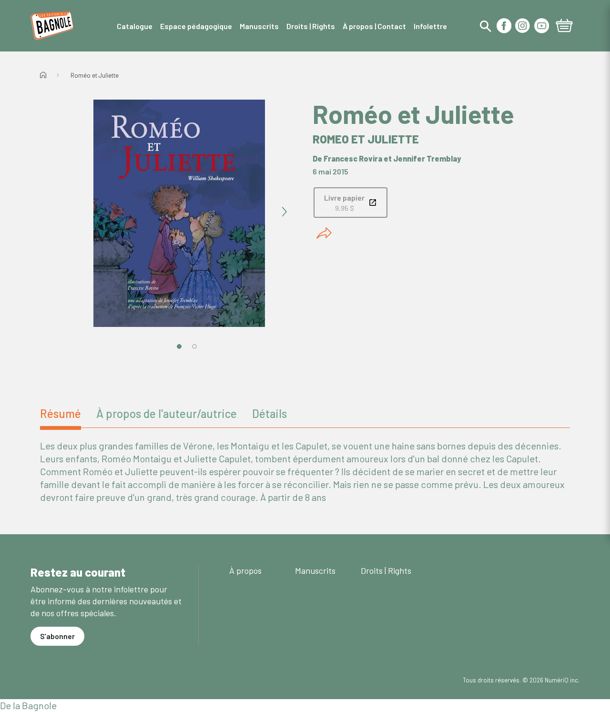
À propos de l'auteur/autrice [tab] (166, 413)
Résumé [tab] (60, 413)
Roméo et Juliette (95, 75)
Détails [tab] (269, 413)
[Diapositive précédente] (74, 212)
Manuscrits (315, 570)
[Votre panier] (564, 26)
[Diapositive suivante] (284, 212)
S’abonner (57, 636)
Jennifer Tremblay (427, 158)
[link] (350, 202)
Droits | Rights (386, 570)
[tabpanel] (305, 471)
